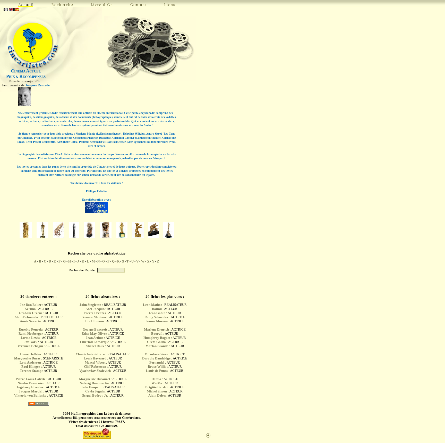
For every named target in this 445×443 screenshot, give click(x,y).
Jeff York (30, 342)
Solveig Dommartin (94, 383)
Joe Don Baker (30, 305)
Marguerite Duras (27, 358)
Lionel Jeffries (30, 354)
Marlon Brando (157, 346)
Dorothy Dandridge (156, 358)
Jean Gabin (157, 313)
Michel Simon (157, 391)
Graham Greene (30, 313)
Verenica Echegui (30, 346)
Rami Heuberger (31, 333)
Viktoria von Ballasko (30, 395)
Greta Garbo (156, 342)
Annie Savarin (30, 321)
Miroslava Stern (156, 354)
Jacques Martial (30, 391)
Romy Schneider (156, 317)
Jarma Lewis (30, 338)
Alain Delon (157, 395)
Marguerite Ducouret (94, 379)
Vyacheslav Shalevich (95, 371)
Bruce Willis (157, 366)
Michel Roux (95, 346)
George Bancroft (95, 329)
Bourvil (156, 333)
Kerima (30, 309)
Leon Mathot (152, 305)
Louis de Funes (157, 371)
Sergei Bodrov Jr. (95, 395)
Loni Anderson (30, 362)
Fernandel (156, 362)
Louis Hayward (95, 358)
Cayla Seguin (95, 391)
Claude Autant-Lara (90, 354)
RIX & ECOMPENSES (26, 77)
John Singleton (90, 305)
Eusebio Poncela (31, 329)
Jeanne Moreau (156, 321)
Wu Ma (156, 383)
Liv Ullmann (94, 321)
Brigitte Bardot (156, 387)
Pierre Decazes (95, 313)
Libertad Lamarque (94, 342)
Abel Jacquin (95, 309)
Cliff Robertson (95, 366)
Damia (156, 379)
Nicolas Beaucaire (31, 383)
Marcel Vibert (95, 362)
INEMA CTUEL (26, 71)
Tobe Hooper (90, 387)
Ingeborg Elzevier (30, 387)
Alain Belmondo (26, 317)
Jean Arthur (94, 338)
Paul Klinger (30, 366)
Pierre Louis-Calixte (31, 379)
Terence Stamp (30, 371)
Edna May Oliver (94, 333)
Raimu (157, 309)
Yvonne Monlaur (94, 317)
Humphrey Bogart (156, 338)
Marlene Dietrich (156, 329)
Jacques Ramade (37, 85)
